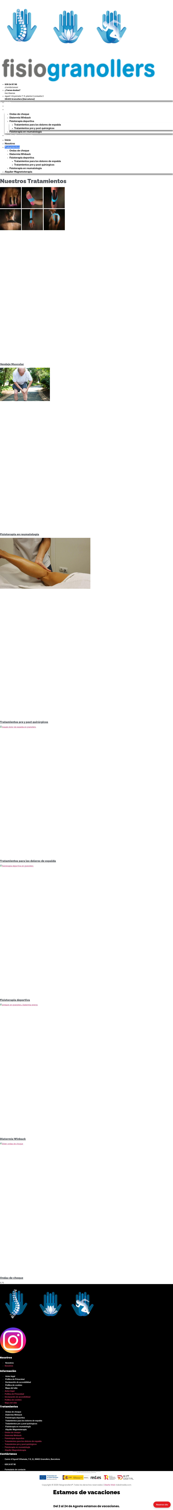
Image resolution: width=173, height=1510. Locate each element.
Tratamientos (12, 109)
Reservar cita (162, 1504)
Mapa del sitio (11, 1388)
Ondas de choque (19, 114)
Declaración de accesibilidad (18, 1382)
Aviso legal (10, 1376)
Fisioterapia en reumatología (25, 131)
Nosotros (10, 105)
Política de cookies (13, 1385)
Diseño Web (109, 1485)
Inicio (8, 102)
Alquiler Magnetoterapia (19, 135)
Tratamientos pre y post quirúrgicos (34, 128)
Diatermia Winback (20, 117)
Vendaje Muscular (12, 364)
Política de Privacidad (15, 1379)
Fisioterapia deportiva (21, 121)
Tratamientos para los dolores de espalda (37, 124)
